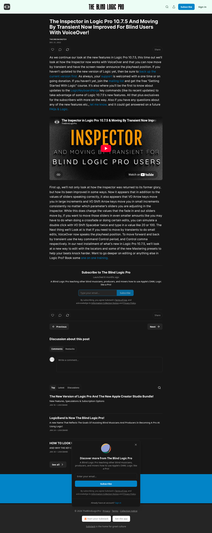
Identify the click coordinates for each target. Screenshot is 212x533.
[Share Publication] (174, 7)
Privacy (106, 510)
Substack (90, 526)
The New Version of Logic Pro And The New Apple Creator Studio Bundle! (101, 396)
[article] (106, 402)
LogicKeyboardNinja (85, 90)
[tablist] (63, 349)
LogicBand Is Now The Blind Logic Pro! (77, 418)
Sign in (202, 6)
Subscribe (186, 6)
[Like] (53, 49)
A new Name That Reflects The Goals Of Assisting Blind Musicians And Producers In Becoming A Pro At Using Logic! (105, 424)
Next (153, 326)
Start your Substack (97, 518)
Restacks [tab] (69, 349)
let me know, (98, 104)
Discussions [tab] (73, 387)
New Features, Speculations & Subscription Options (77, 401)
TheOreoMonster (58, 39)
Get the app (121, 518)
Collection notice (128, 510)
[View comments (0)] (60, 49)
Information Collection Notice (105, 494)
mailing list (116, 81)
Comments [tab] (56, 349)
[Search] (167, 7)
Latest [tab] (61, 387)
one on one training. (94, 258)
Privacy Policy (129, 494)
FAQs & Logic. (59, 109)
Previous (61, 326)
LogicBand (62, 405)
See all (56, 464)
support (106, 76)
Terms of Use (121, 490)
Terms (115, 510)
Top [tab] (53, 387)
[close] (135, 444)
